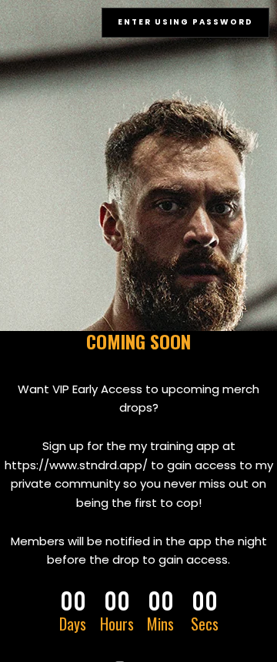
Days (72, 623)
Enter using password (185, 22)
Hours (117, 623)
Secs (205, 623)
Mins (160, 623)
